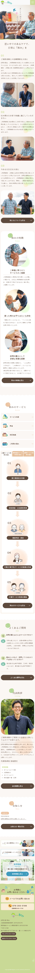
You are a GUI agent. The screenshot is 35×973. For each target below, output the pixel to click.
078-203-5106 (19, 907)
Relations (27, 969)
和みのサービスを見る (17, 605)
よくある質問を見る (17, 677)
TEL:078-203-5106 (8, 934)
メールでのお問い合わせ (20, 899)
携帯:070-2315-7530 (9, 938)
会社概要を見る (17, 786)
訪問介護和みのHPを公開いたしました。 (13, 819)
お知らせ (5, 813)
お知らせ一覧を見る (17, 826)
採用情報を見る (17, 874)
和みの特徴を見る (17, 380)
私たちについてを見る (17, 220)
